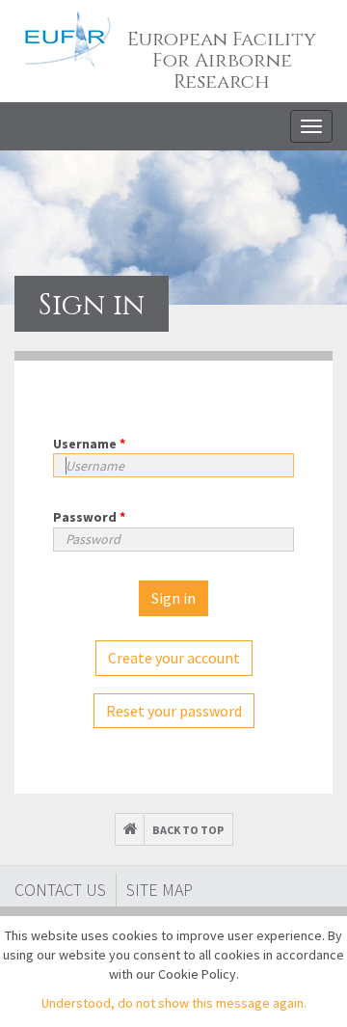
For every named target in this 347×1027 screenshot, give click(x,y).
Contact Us (60, 889)
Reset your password (174, 710)
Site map (159, 889)
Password (89, 517)
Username (89, 443)
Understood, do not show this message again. (174, 1003)
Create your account (174, 657)
